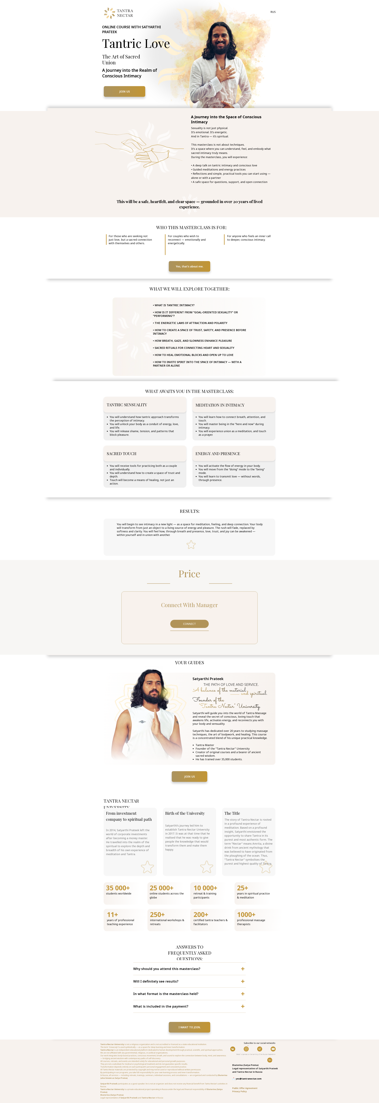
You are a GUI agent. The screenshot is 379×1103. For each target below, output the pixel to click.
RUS (273, 12)
